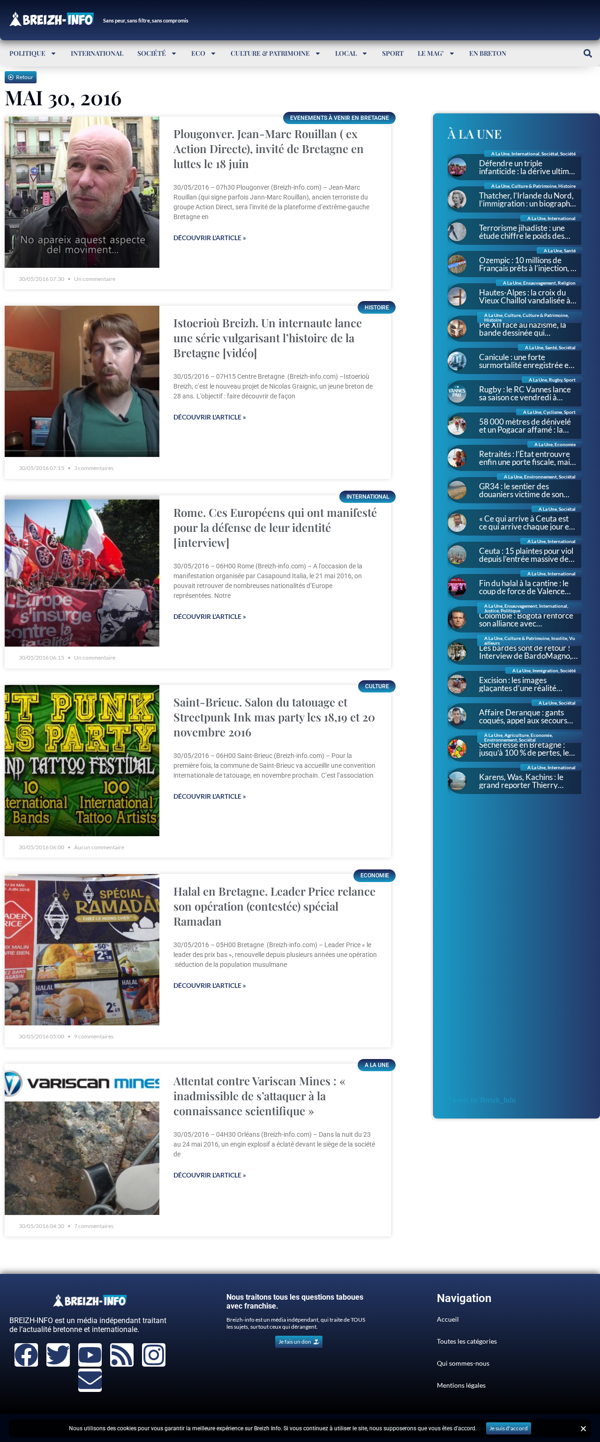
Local (346, 53)
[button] (587, 53)
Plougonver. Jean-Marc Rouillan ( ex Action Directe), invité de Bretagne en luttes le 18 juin (268, 148)
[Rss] (122, 1355)
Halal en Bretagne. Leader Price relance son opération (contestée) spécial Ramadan (274, 905)
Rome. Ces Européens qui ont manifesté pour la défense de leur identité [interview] (275, 527)
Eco (198, 53)
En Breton (487, 53)
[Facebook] (26, 1355)
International (97, 53)
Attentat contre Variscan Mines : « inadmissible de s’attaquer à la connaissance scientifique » (259, 1095)
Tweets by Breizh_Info (482, 1100)
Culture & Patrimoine (270, 53)
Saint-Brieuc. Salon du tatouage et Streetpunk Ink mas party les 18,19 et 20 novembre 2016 (274, 716)
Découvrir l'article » (209, 238)
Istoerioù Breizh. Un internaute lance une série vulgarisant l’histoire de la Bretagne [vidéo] (267, 337)
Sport (393, 53)
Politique (27, 53)
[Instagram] (153, 1355)
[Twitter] (58, 1355)
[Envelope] (90, 1380)
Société (151, 53)
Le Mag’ (431, 53)
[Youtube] (90, 1355)
